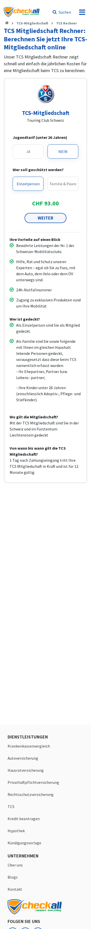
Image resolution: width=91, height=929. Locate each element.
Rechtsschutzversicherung (31, 794)
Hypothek (16, 830)
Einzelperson (28, 183)
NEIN (62, 151)
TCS (11, 806)
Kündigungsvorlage (24, 842)
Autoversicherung (23, 758)
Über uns (15, 865)
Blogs (13, 877)
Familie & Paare (63, 183)
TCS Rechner (66, 23)
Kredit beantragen (24, 818)
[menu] (82, 12)
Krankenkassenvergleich (29, 746)
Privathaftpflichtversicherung (33, 782)
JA (28, 151)
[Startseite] (7, 23)
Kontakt (15, 889)
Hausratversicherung (26, 770)
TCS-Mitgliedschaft (32, 23)
